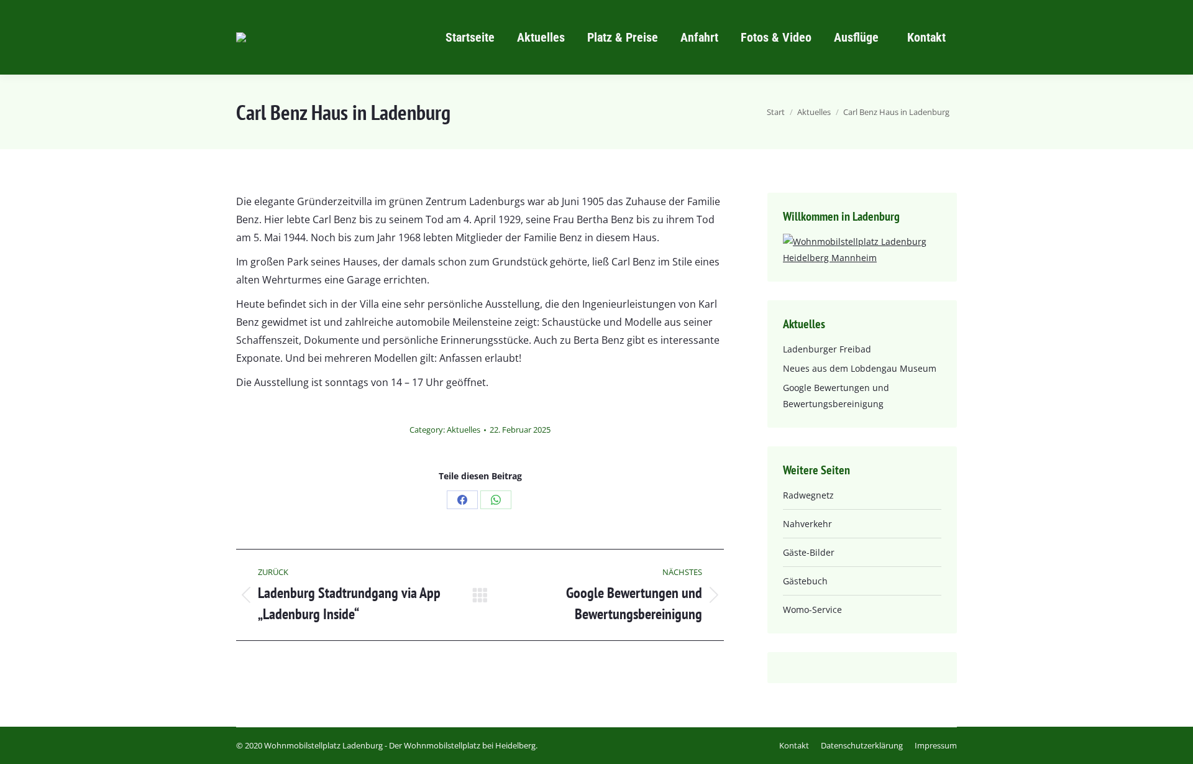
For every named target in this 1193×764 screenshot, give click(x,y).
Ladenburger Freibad (827, 349)
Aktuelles (463, 429)
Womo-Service (812, 609)
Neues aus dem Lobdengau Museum (859, 368)
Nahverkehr (807, 524)
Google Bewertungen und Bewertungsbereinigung (836, 396)
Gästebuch (805, 581)
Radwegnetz (808, 495)
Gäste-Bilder (808, 552)
